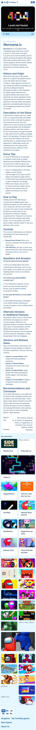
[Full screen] (32, 33)
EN (3, 711)
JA (11, 711)
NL (3, 714)
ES (7, 711)
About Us (5, 726)
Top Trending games (20, 718)
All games (5, 718)
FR (7, 714)
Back (7, 34)
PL (11, 714)
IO (4, 42)
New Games (6, 722)
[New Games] (17, 2)
